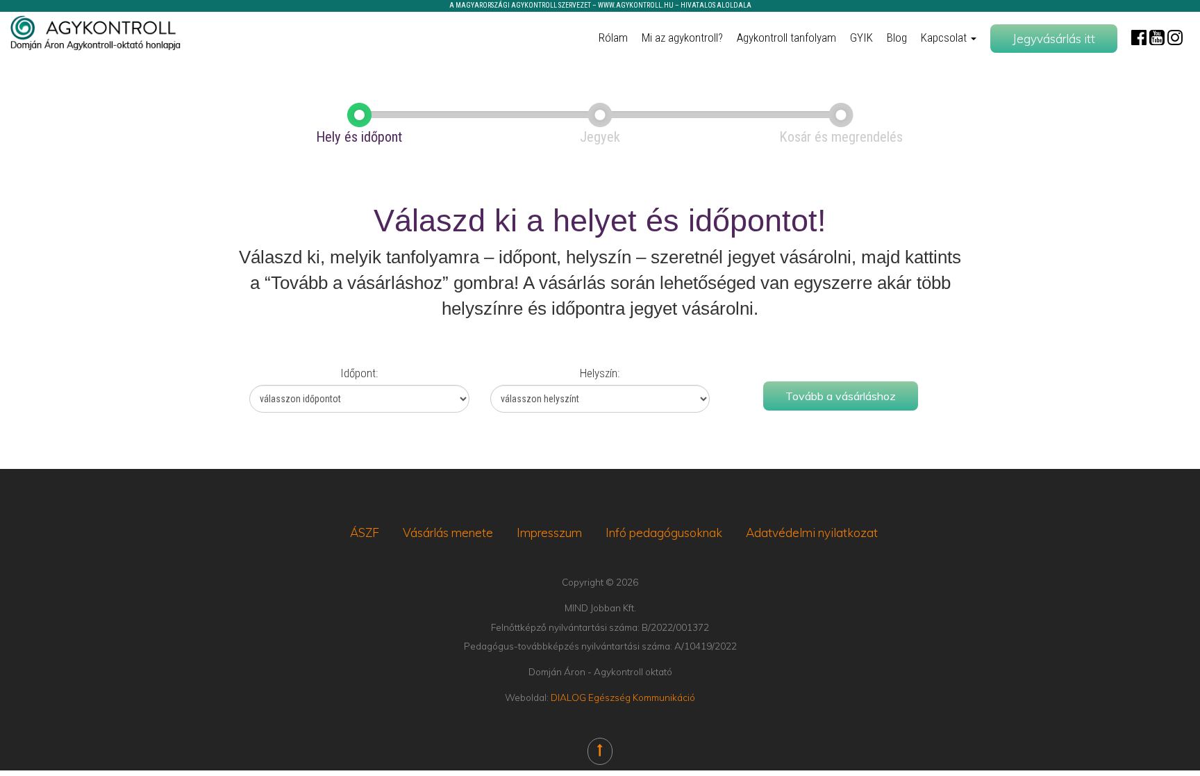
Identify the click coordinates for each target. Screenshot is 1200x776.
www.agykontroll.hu (636, 5)
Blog (897, 37)
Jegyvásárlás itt (1053, 38)
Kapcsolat (945, 37)
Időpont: (359, 373)
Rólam (613, 37)
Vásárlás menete (448, 532)
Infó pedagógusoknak (664, 532)
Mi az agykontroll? (682, 37)
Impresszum (549, 532)
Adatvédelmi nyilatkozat (812, 532)
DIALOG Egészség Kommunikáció (623, 697)
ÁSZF (364, 532)
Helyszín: (599, 373)
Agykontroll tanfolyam (786, 37)
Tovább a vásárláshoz (840, 396)
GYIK (861, 37)
